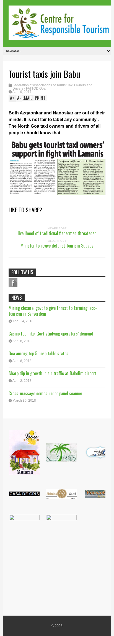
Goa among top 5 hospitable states (38, 353)
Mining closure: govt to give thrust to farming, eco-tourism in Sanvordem (53, 311)
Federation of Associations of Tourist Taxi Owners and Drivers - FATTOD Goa (52, 86)
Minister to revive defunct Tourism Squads (57, 245)
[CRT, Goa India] (60, 36)
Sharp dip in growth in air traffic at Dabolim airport (53, 373)
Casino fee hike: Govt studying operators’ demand (51, 333)
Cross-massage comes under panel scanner (45, 393)
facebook (13, 282)
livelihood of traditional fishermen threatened (57, 233)
